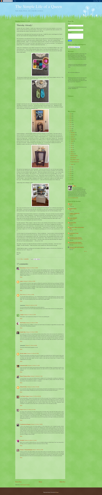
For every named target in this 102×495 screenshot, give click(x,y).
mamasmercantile (23, 365)
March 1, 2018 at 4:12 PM (38, 449)
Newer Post (18, 482)
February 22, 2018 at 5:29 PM (32, 332)
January (72, 164)
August (72, 141)
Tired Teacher (23, 322)
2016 (71, 169)
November (73, 134)
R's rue (70, 204)
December (73, 132)
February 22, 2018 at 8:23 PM (33, 353)
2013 (71, 175)
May (72, 147)
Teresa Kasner (23, 268)
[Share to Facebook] (38, 259)
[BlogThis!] (35, 259)
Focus (70, 205)
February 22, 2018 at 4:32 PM (30, 314)
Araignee (22, 314)
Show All (85, 251)
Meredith (22, 440)
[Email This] (34, 259)
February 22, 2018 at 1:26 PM (32, 267)
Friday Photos (72, 248)
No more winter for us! (74, 161)
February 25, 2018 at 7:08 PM (36, 424)
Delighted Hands (72, 208)
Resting (70, 223)
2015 (71, 171)
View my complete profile (73, 197)
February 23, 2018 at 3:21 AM (33, 365)
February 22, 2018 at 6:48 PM (31, 345)
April (72, 149)
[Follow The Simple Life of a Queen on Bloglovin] (74, 47)
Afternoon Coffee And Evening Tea (76, 247)
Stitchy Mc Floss (23, 387)
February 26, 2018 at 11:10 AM (30, 440)
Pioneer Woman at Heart (25, 376)
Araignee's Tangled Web (74, 213)
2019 (71, 128)
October (72, 136)
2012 (71, 177)
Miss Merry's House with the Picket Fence (76, 228)
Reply (21, 277)
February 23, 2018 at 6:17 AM (36, 376)
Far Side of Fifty (72, 222)
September (73, 139)
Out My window (23, 353)
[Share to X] (36, 259)
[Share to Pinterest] (39, 259)
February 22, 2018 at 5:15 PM (32, 322)
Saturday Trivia (72, 219)
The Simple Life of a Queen (38, 6)
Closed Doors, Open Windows (75, 238)
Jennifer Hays (23, 332)
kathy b (21, 281)
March (72, 151)
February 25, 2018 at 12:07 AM (29, 409)
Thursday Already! (74, 155)
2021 (71, 124)
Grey (70, 209)
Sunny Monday (73, 157)
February (72, 153)
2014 (71, 173)
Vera (21, 294)
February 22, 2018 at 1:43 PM (29, 281)
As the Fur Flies (72, 214)
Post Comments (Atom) (25, 484)
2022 (71, 122)
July (72, 143)
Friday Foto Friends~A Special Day (76, 239)
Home (40, 482)
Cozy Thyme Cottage (24, 396)
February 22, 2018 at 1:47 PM (28, 294)
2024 (71, 118)
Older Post (62, 482)
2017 (71, 167)
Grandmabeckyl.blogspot (25, 424)
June (72, 145)
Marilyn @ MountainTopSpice (26, 449)
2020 (71, 126)
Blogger (56, 492)
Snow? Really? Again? (74, 159)
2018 (71, 130)
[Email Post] (32, 259)
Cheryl (21, 409)
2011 (71, 179)
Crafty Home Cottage (73, 233)
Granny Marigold (73, 218)
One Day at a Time (72, 229)
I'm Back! (71, 234)
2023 (71, 120)
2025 (71, 116)
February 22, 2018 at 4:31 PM (31, 305)
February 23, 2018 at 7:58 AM (33, 386)
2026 (71, 114)
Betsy (75, 186)
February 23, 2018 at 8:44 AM (35, 396)
